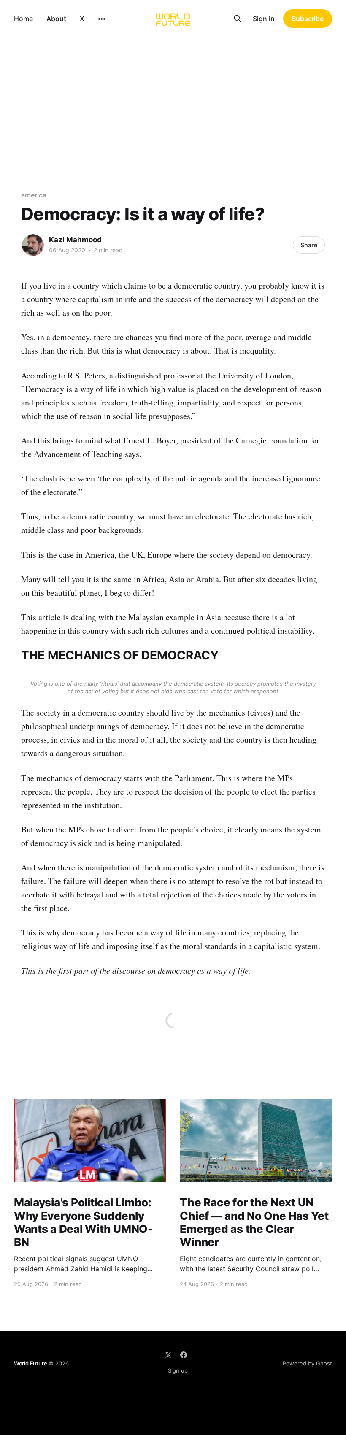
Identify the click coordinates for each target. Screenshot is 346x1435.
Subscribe (308, 18)
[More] (101, 19)
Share (308, 245)
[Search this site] (237, 18)
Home (23, 18)
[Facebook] (183, 1354)
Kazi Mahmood (75, 239)
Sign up (178, 1370)
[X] (168, 1354)
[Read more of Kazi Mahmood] (33, 245)
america (33, 195)
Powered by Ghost (307, 1363)
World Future (30, 1363)
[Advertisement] (173, 100)
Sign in (264, 18)
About (56, 18)
